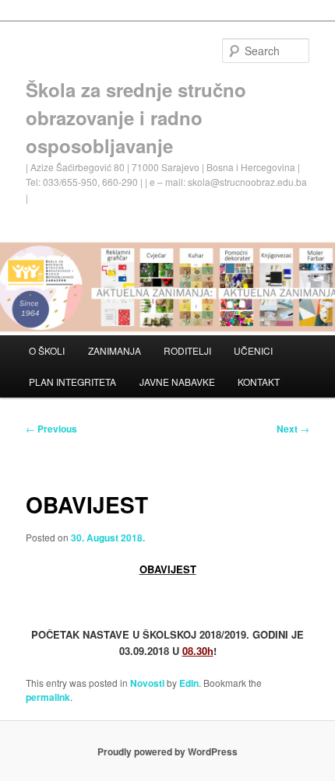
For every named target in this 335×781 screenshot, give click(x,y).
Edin (189, 683)
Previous (51, 429)
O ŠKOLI (47, 350)
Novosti (147, 683)
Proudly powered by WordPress (167, 751)
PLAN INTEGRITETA (72, 381)
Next (293, 429)
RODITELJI (187, 350)
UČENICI (253, 350)
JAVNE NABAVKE (177, 381)
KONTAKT (259, 381)
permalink (48, 697)
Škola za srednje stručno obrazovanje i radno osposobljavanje (136, 117)
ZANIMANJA (114, 350)
